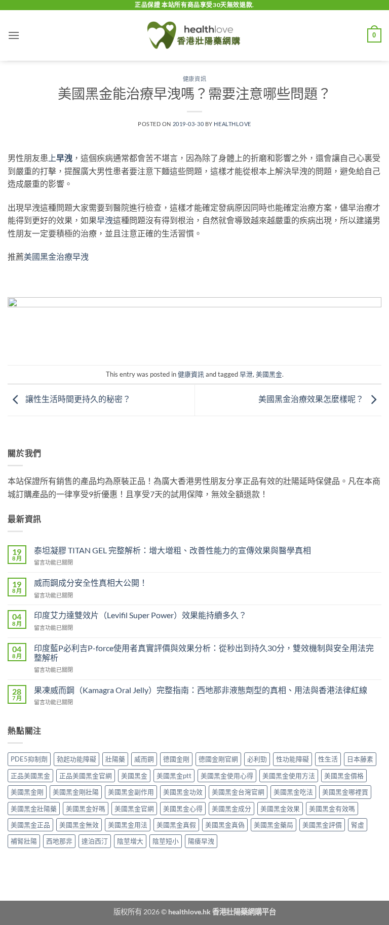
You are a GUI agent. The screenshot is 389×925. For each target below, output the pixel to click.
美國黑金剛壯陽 (76, 792)
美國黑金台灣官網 (238, 792)
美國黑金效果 (280, 809)
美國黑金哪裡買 (345, 792)
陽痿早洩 (201, 841)
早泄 (246, 374)
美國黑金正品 (30, 825)
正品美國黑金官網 (85, 776)
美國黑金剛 (27, 792)
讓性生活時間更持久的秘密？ (77, 399)
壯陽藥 (115, 759)
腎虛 (357, 825)
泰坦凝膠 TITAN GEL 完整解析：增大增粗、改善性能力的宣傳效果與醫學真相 (172, 550)
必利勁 (257, 759)
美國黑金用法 (127, 825)
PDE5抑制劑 (29, 759)
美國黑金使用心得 (227, 776)
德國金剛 (176, 759)
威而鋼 (144, 759)
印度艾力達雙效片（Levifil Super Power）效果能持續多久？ (140, 615)
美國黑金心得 (183, 809)
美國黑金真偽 (225, 825)
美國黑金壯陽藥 (34, 809)
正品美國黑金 (30, 776)
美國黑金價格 (344, 776)
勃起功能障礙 (76, 759)
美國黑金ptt (174, 776)
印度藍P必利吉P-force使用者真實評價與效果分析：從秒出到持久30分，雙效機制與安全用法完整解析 (204, 652)
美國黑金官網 (134, 809)
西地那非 (59, 841)
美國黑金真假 (176, 825)
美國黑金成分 (231, 809)
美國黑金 (269, 374)
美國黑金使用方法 (288, 776)
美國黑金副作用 (131, 792)
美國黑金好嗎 (85, 809)
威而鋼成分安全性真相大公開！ (90, 582)
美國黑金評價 (322, 825)
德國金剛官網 (218, 759)
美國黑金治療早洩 (56, 256)
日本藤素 (360, 759)
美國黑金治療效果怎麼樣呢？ (311, 399)
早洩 (105, 220)
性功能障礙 (292, 759)
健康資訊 (194, 78)
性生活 (328, 759)
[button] (14, 35)
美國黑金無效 (79, 825)
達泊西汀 (95, 841)
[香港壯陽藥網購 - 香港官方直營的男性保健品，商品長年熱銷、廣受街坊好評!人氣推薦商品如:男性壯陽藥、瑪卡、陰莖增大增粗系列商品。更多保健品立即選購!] (194, 35)
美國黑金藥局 (273, 825)
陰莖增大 (130, 841)
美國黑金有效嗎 (332, 809)
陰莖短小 (165, 841)
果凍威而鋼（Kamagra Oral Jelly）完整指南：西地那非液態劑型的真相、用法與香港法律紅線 (200, 690)
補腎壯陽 (24, 841)
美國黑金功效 (183, 792)
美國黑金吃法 (293, 792)
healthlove (232, 123)
